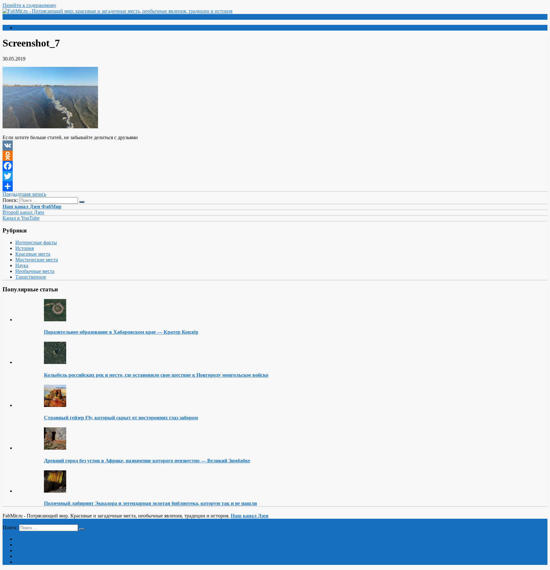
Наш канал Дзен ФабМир (32, 206)
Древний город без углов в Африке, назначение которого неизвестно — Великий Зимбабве (147, 460)
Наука (21, 265)
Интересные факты (36, 242)
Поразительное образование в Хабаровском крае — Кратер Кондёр (121, 332)
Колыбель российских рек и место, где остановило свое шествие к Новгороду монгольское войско (156, 375)
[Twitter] (275, 176)
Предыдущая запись (24, 194)
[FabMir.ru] (117, 11)
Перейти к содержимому (29, 5)
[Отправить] (275, 186)
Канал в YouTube (21, 218)
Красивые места (32, 254)
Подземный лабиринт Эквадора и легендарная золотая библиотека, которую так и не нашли (150, 503)
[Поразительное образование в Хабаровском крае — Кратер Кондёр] (55, 319)
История (24, 248)
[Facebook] (275, 166)
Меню (14, 16)
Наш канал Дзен (249, 515)
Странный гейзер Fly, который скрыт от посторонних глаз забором (121, 417)
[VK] (275, 145)
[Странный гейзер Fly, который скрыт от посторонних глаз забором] (55, 405)
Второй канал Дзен (23, 212)
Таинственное (30, 277)
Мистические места (36, 259)
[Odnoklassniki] (275, 156)
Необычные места (34, 271)
